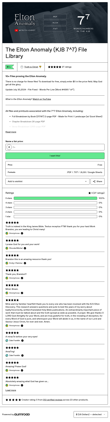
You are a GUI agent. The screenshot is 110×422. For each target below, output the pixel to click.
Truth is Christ (32, 67)
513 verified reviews (53, 399)
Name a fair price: (14, 141)
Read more (11, 132)
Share (99, 181)
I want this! (55, 155)
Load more (11, 390)
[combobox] (47, 181)
